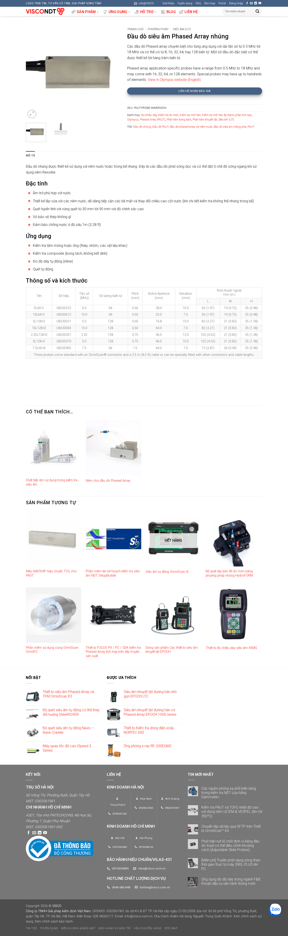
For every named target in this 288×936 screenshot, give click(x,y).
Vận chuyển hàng (147, 928)
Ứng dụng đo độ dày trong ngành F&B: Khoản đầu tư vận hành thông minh (231, 881)
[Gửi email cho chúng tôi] (251, 3)
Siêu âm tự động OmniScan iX (167, 572)
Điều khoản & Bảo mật (78, 928)
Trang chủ (135, 29)
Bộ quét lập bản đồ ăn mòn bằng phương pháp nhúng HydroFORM (229, 573)
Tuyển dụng (185, 3)
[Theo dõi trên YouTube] (260, 3)
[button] (144, 3)
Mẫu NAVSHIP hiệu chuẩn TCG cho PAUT (51, 573)
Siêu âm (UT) (182, 29)
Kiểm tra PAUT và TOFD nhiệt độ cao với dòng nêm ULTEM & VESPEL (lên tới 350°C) (231, 811)
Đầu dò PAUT (160, 126)
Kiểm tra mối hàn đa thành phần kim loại (227, 115)
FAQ (198, 3)
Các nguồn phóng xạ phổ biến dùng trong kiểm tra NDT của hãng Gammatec (228, 792)
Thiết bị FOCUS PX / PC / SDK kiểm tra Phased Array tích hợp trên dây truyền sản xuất (113, 652)
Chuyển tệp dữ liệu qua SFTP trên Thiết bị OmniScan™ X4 (231, 828)
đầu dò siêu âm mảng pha (230, 126)
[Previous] (33, 72)
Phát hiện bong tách (179, 119)
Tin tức (31, 928)
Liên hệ (191, 12)
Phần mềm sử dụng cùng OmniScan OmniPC (52, 650)
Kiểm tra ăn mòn (168, 115)
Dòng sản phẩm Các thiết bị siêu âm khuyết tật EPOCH (172, 650)
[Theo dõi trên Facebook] (247, 3)
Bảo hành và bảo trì (115, 928)
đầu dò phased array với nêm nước (191, 126)
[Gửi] (257, 11)
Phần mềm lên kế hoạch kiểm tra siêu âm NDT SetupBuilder (113, 573)
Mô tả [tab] (30, 155)
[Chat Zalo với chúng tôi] (275, 909)
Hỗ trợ (146, 12)
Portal (222, 3)
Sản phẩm (86, 12)
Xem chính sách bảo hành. (54, 921)
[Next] (113, 72)
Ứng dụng (118, 12)
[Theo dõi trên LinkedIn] (255, 3)
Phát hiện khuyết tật (205, 119)
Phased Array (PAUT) (152, 119)
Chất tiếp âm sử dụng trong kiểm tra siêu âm (51, 482)
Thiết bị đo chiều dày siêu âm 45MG (231, 648)
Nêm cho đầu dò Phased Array (108, 481)
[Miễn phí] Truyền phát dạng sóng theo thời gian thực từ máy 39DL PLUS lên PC (230, 864)
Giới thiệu (168, 3)
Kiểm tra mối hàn (190, 115)
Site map (209, 3)
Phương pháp (158, 29)
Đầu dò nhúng (142, 126)
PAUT (251, 126)
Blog (171, 12)
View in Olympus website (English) (174, 80)
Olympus (133, 119)
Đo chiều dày (149, 115)
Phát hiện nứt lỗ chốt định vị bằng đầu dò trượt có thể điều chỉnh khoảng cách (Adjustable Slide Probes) (230, 845)
